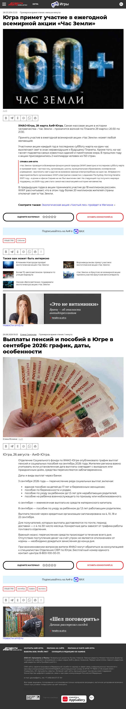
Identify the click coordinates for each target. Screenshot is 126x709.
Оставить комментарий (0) (100, 217)
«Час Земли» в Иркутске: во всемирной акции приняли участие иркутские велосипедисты (98, 273)
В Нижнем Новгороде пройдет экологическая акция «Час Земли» (32, 263)
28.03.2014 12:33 (10, 12)
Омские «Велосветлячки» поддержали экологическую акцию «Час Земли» (34, 283)
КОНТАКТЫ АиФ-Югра (33, 648)
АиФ (5, 111)
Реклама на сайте (55, 648)
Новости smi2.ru (13, 325)
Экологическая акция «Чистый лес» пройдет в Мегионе (77, 204)
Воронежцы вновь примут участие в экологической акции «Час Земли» (94, 263)
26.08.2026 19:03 (10, 334)
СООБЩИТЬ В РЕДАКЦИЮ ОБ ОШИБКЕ (68, 652)
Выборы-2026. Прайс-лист (36, 652)
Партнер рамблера (50, 697)
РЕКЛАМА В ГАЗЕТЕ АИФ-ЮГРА (81, 648)
